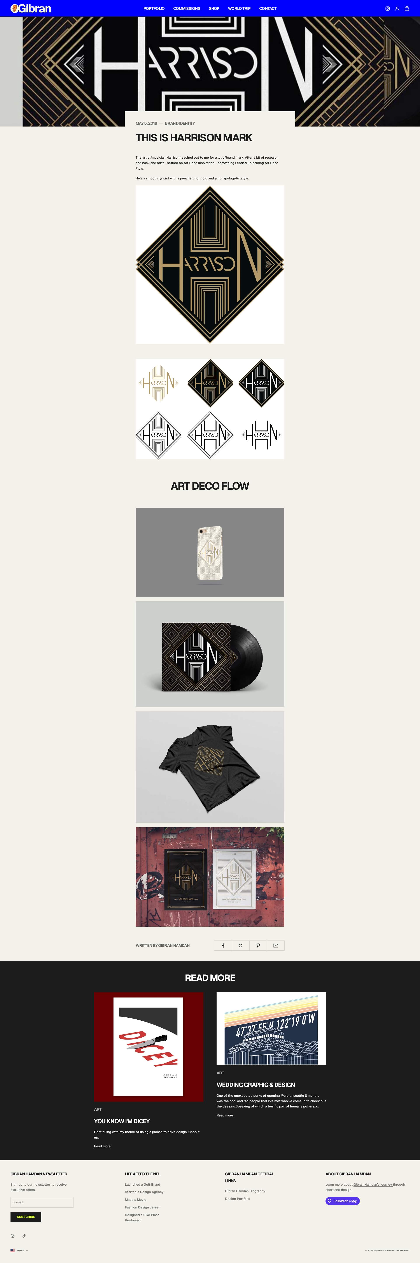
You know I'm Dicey (122, 1121)
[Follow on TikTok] (24, 1236)
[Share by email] (275, 945)
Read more (102, 1146)
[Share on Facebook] (223, 945)
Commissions (186, 8)
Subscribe (26, 1217)
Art (98, 1109)
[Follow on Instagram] (12, 1236)
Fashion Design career (142, 1207)
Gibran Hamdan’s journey (373, 1184)
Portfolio (154, 8)
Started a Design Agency (144, 1192)
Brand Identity (180, 123)
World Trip (239, 8)
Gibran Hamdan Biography (245, 1191)
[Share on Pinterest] (258, 945)
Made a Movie (135, 1199)
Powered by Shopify (397, 1250)
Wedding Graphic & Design (256, 1085)
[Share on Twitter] (240, 945)
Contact (267, 8)
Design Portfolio (237, 1199)
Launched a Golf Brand (142, 1184)
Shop (214, 8)
